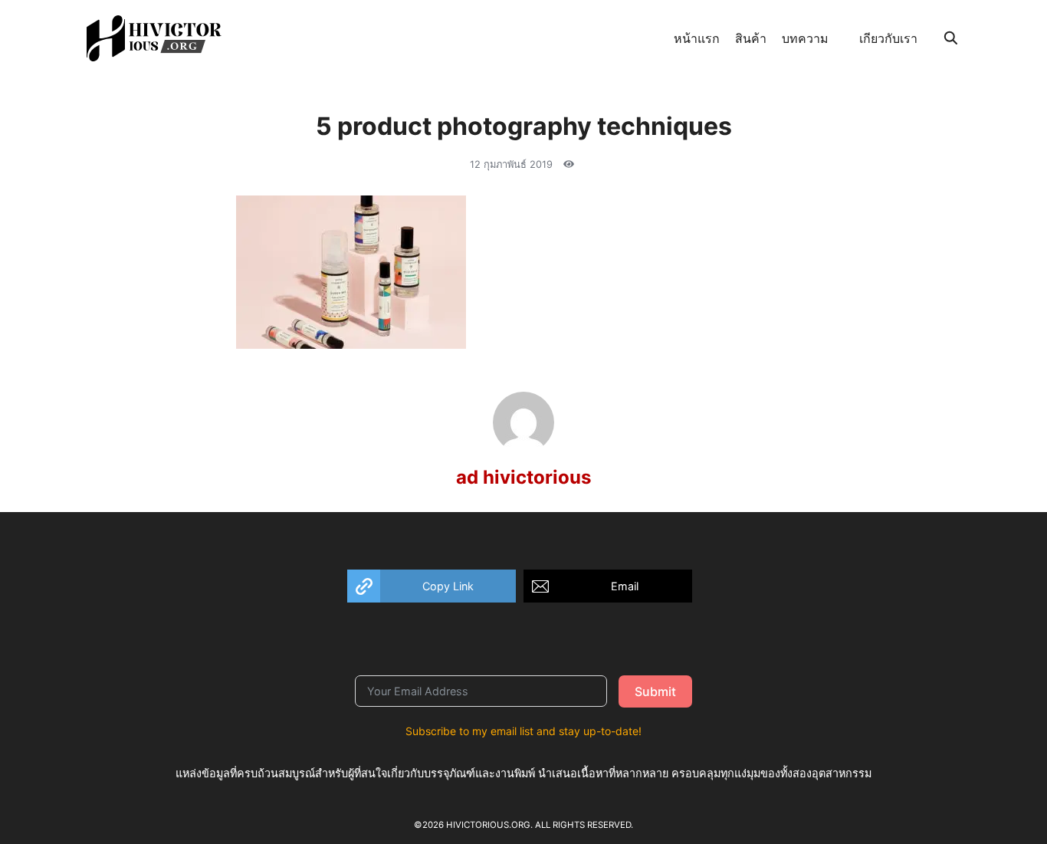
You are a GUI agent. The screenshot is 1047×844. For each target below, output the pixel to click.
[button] (431, 586)
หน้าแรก (697, 38)
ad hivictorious (523, 477)
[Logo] (154, 38)
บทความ (805, 38)
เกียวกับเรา (888, 38)
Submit (655, 691)
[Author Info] (523, 448)
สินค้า (750, 38)
